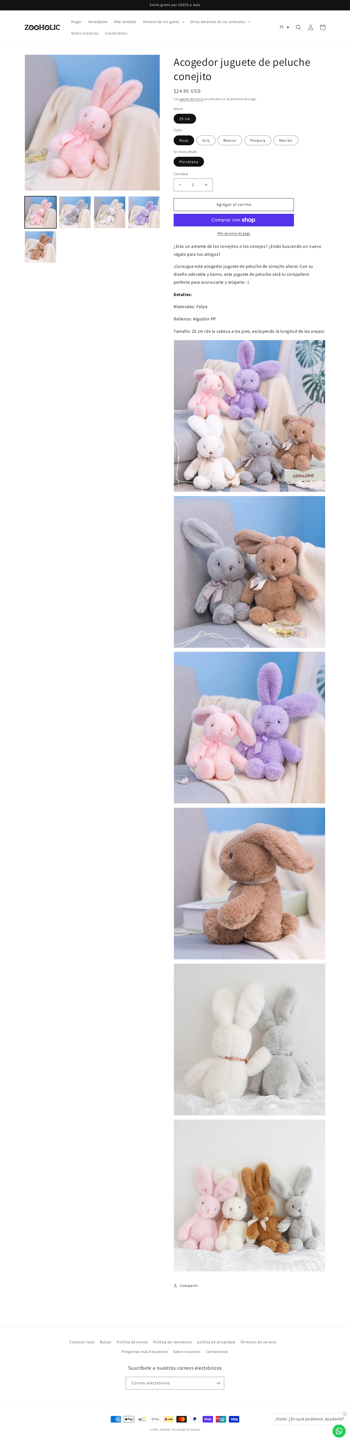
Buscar (106, 1341)
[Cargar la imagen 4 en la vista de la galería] (144, 212)
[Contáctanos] (339, 1431)
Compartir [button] (189, 1285)
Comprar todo (82, 1341)
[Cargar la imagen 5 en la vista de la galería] (40, 247)
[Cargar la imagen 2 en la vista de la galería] (75, 212)
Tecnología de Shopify (186, 1429)
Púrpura (258, 140)
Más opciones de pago (234, 233)
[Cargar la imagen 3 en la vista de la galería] (110, 212)
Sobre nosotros (186, 1351)
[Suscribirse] (218, 1383)
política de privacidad (216, 1341)
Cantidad (181, 174)
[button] (163, 21)
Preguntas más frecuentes (145, 1351)
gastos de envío (192, 99)
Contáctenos (217, 1351)
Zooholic (165, 1429)
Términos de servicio (258, 1341)
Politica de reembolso (172, 1341)
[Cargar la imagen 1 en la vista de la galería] (40, 212)
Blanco (229, 140)
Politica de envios (132, 1341)
